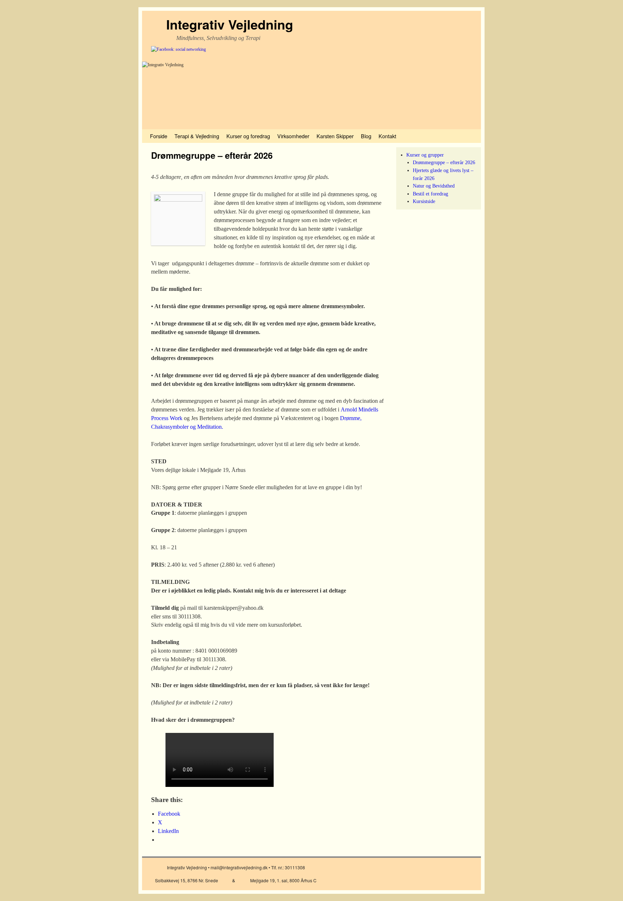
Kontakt (387, 136)
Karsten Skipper (335, 136)
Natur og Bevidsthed (434, 186)
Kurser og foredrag (248, 136)
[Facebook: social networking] (178, 49)
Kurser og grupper (425, 155)
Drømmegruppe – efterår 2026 (444, 162)
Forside (158, 136)
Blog (366, 136)
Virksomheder (293, 136)
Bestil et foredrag (430, 194)
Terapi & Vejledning (196, 136)
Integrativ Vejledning (229, 24)
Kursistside (424, 201)
